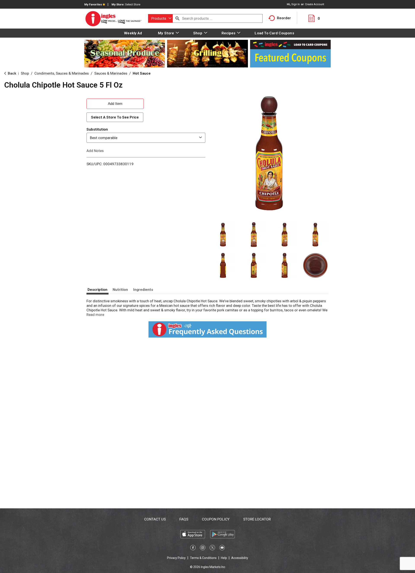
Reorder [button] (284, 18)
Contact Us (155, 519)
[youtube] (222, 548)
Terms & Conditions (203, 558)
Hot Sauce (142, 73)
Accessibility (239, 558)
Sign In (295, 4)
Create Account (314, 4)
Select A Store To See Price (115, 117)
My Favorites (93, 4)
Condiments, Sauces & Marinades (61, 73)
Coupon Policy (216, 519)
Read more (95, 314)
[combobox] (160, 18)
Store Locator (257, 519)
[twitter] (212, 548)
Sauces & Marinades (110, 73)
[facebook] (193, 548)
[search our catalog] (177, 18)
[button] (223, 234)
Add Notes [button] (95, 151)
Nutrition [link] (120, 289)
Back (11, 73)
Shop (25, 73)
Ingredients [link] (143, 289)
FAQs (183, 519)
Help (224, 558)
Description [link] (97, 289)
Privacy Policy (176, 558)
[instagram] (202, 548)
